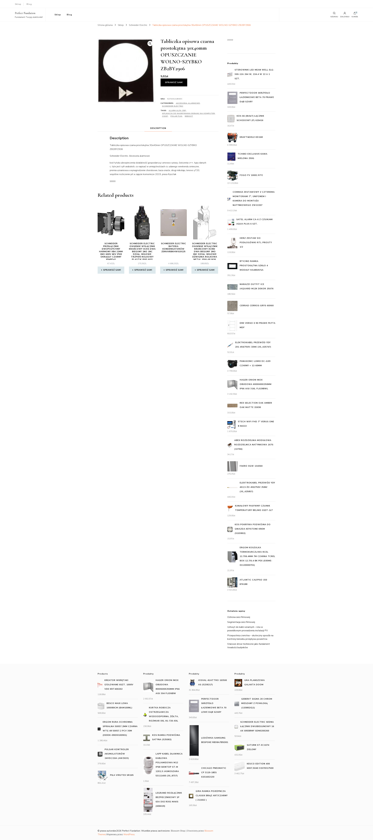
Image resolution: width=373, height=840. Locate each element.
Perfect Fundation (25, 13)
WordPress (129, 834)
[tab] (158, 128)
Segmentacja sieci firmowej (241, 622)
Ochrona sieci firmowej (238, 617)
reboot (189, 116)
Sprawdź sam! (174, 82)
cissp (165, 116)
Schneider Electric (172, 106)
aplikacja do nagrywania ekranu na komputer (188, 113)
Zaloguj (344, 16)
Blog (29, 4)
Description (158, 128)
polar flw (176, 116)
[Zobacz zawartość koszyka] (355, 14)
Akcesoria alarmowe (188, 103)
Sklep (18, 4)
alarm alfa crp (177, 110)
